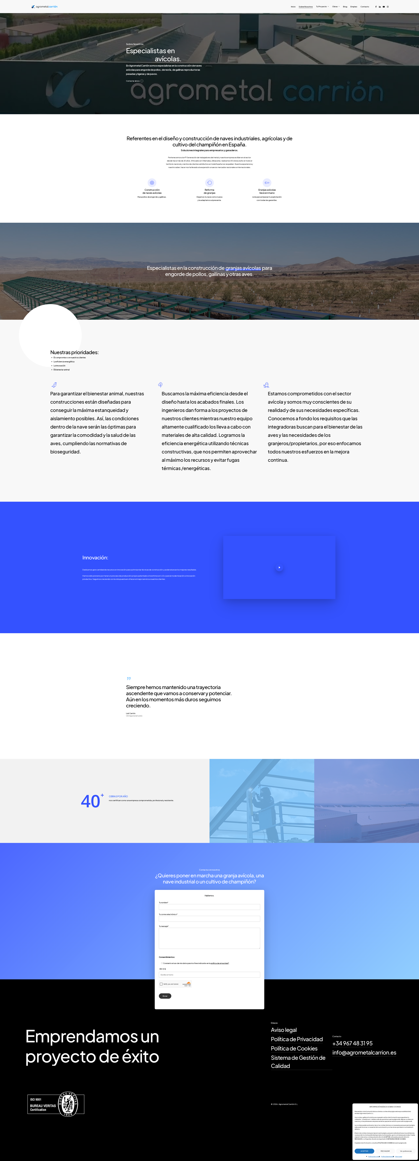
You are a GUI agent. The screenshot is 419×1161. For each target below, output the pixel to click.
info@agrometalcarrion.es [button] (364, 1052)
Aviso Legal (398, 1156)
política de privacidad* (220, 963)
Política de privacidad (387, 1156)
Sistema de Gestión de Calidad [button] (298, 1061)
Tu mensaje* (164, 926)
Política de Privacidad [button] (297, 1038)
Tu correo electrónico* (168, 914)
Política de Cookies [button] (294, 1048)
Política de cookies (374, 1156)
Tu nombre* (163, 902)
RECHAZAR (385, 1151)
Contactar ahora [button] (132, 81)
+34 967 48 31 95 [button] (352, 1043)
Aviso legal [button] (284, 1029)
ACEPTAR (364, 1151)
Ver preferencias (406, 1151)
